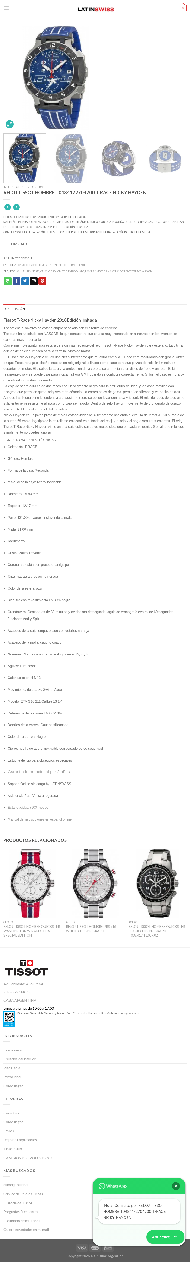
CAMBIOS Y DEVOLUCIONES (28, 1157)
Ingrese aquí (131, 1013)
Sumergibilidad (15, 1184)
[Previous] (13, 77)
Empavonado (76, 271)
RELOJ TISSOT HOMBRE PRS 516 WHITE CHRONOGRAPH (91, 929)
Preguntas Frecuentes (20, 1211)
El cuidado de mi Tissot (21, 1220)
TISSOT (17, 186)
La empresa (12, 1050)
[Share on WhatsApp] (8, 281)
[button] (176, 1186)
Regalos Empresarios (20, 1139)
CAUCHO (23, 264)
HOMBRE (29, 186)
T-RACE (41, 186)
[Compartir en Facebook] (16, 281)
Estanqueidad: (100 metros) (29, 807)
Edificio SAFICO (16, 992)
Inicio (6, 186)
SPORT (65, 264)
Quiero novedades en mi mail (26, 1229)
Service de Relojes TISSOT (24, 1193)
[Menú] (6, 8)
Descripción (14, 309)
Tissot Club (12, 1148)
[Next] (177, 77)
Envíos (8, 1131)
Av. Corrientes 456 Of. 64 (23, 984)
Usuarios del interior (19, 1059)
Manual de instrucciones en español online (40, 819)
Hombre (90, 271)
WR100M (147, 271)
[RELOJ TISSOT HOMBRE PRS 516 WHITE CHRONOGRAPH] (95, 883)
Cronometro (59, 271)
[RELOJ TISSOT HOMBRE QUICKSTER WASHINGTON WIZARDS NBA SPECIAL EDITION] (32, 883)
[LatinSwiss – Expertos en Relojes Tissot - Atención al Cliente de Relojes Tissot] (95, 8)
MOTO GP (102, 271)
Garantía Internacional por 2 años (39, 771)
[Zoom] (9, 124)
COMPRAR (17, 244)
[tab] (14, 309)
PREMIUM (55, 264)
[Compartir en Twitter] (25, 281)
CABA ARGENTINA (19, 1000)
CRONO (33, 264)
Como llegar (13, 1086)
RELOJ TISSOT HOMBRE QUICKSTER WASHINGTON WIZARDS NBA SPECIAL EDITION (31, 931)
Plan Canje (11, 1068)
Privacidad (12, 1076)
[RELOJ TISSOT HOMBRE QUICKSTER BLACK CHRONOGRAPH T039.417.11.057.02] (158, 883)
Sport (129, 271)
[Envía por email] (34, 281)
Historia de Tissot (17, 1202)
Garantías (11, 1113)
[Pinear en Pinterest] (42, 281)
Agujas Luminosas (27, 271)
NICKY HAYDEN (116, 271)
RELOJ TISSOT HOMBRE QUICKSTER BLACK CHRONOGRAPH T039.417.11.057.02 (157, 931)
